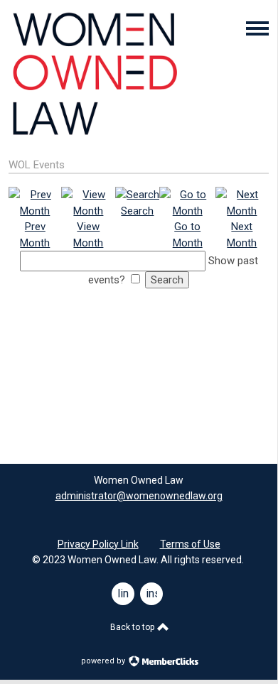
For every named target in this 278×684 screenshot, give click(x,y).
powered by (104, 661)
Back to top (133, 627)
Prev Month (35, 234)
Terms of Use (190, 544)
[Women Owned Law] (94, 135)
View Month (88, 234)
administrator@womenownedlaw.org (139, 495)
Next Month (242, 234)
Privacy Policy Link (98, 544)
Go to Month (188, 234)
